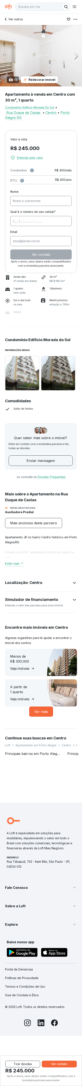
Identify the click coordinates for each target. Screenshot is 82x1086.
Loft (7, 745)
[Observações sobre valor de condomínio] (32, 170)
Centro (51, 113)
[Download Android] (22, 953)
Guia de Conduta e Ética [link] (21, 995)
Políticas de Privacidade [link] (21, 978)
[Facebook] (54, 1023)
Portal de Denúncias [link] (19, 969)
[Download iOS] (54, 953)
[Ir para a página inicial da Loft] (10, 6)
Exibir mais (12, 563)
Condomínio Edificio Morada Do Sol (29, 107)
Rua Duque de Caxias (23, 113)
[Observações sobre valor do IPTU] (22, 180)
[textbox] (42, 7)
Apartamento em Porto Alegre (36, 745)
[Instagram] (27, 1023)
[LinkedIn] (41, 1023)
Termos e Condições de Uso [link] (25, 986)
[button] (41, 55)
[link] (33, 523)
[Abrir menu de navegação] (74, 7)
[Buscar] (66, 6)
